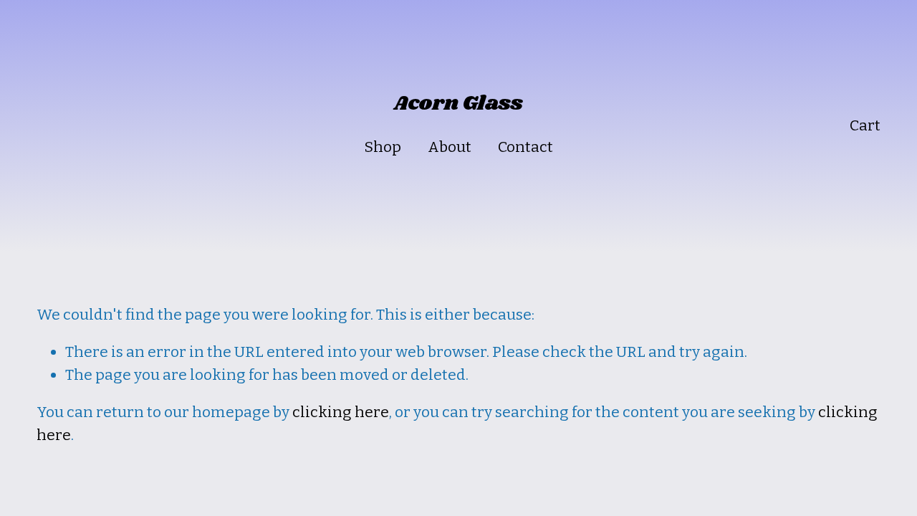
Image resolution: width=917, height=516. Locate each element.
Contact (525, 147)
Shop (382, 147)
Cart (865, 125)
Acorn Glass (458, 103)
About (449, 147)
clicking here (340, 412)
